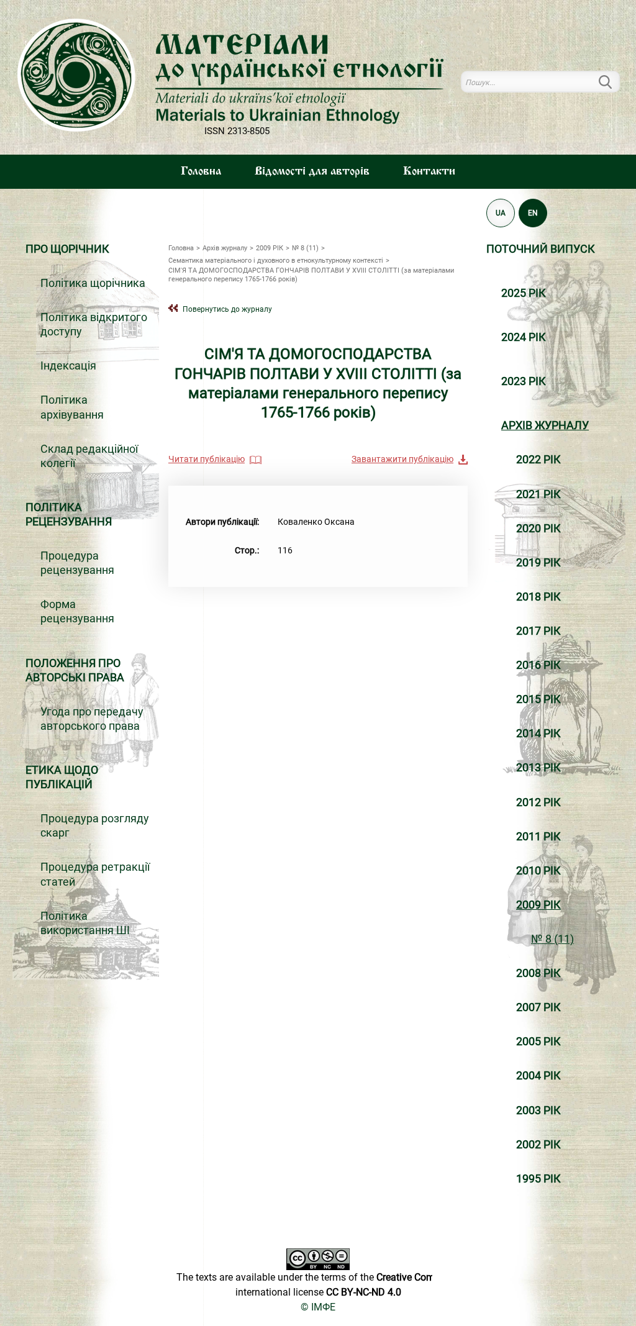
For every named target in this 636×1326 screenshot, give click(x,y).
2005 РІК (538, 1041)
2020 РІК (538, 528)
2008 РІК (538, 973)
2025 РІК (523, 293)
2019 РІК (538, 562)
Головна (201, 171)
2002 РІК (538, 1144)
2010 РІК (538, 871)
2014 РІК (538, 733)
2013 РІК (538, 767)
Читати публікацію (206, 459)
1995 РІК (538, 1179)
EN (533, 212)
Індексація (68, 366)
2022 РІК (538, 459)
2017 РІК (538, 631)
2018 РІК (538, 597)
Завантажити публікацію (402, 459)
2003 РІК (538, 1110)
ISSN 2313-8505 (237, 131)
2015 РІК (538, 699)
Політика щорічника (92, 283)
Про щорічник (67, 249)
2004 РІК (538, 1075)
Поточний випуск (540, 249)
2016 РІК (538, 665)
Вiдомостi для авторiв (312, 171)
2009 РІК (538, 905)
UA (501, 212)
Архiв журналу (545, 425)
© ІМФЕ (318, 1307)
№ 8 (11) (552, 939)
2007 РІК (538, 1007)
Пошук (612, 82)
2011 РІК (538, 836)
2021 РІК (538, 494)
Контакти (429, 171)
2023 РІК (523, 381)
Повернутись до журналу (227, 309)
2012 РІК (538, 802)
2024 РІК (523, 337)
